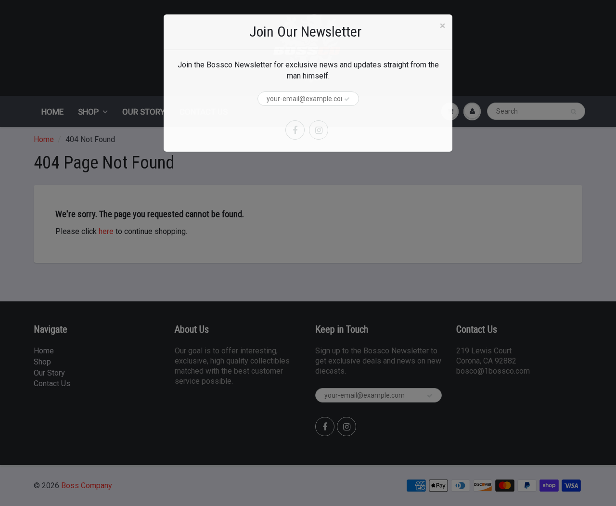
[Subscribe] (347, 99)
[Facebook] (295, 130)
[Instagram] (318, 130)
